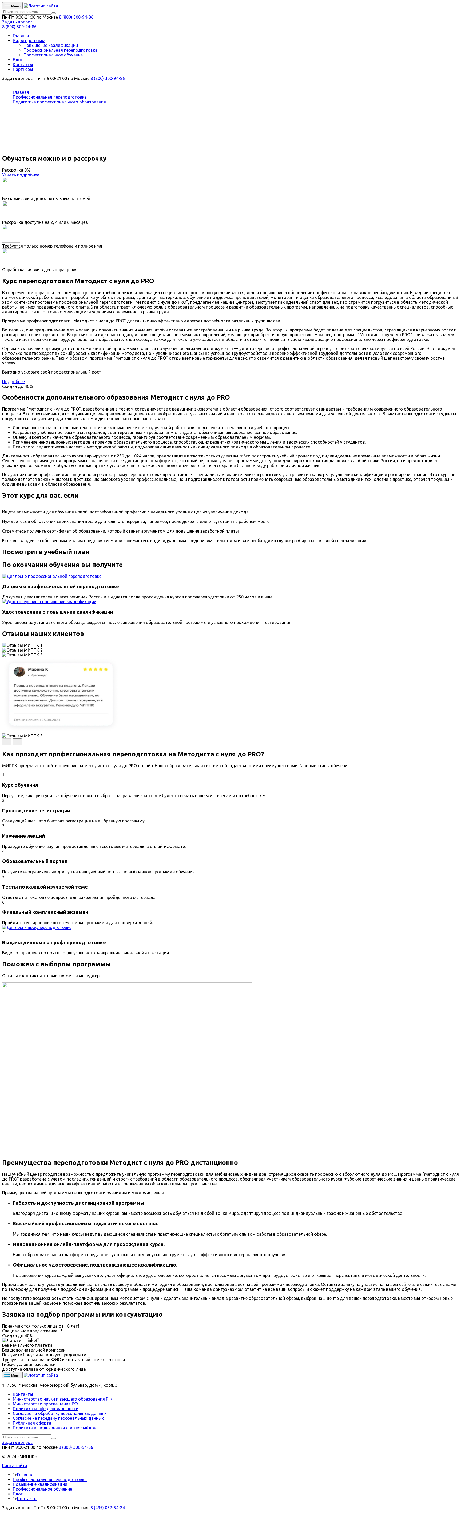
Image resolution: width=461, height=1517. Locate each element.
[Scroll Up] (3, 1512)
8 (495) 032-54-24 (107, 1507)
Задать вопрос (17, 21)
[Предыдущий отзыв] (6, 741)
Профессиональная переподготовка (60, 50)
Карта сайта (14, 1465)
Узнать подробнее (20, 174)
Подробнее (13, 381)
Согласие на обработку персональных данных (59, 1413)
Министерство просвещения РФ (45, 1403)
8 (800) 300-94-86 (76, 17)
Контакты (23, 64)
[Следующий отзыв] (17, 741)
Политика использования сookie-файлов (54, 1427)
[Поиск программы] (53, 13)
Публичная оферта (32, 1423)
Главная (21, 35)
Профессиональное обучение (53, 54)
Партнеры (23, 69)
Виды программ (29, 40)
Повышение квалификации (50, 45)
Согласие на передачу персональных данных (58, 1418)
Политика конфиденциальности (45, 1408)
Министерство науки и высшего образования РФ (62, 1399)
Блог (17, 59)
